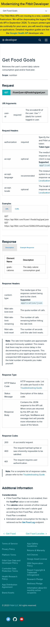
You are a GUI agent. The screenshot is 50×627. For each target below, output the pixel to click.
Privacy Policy (8, 549)
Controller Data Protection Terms (10, 569)
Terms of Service (10, 543)
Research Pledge (35, 579)
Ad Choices (32, 555)
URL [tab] (7, 209)
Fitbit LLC (14, 605)
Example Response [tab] (27, 248)
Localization (44, 180)
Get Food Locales (35, 533)
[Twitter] (9, 619)
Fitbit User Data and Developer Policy (11, 561)
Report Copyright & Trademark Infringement (36, 572)
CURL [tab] (17, 209)
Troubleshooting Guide (31, 388)
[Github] (16, 619)
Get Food (11, 533)
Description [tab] (9, 248)
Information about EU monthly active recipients (37, 590)
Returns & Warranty (36, 550)
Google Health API (19, 33)
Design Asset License (37, 559)
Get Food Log (28, 522)
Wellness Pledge (35, 583)
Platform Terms (9, 555)
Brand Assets (8, 593)
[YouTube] (23, 619)
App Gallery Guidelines (32, 544)
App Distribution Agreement (9, 585)
